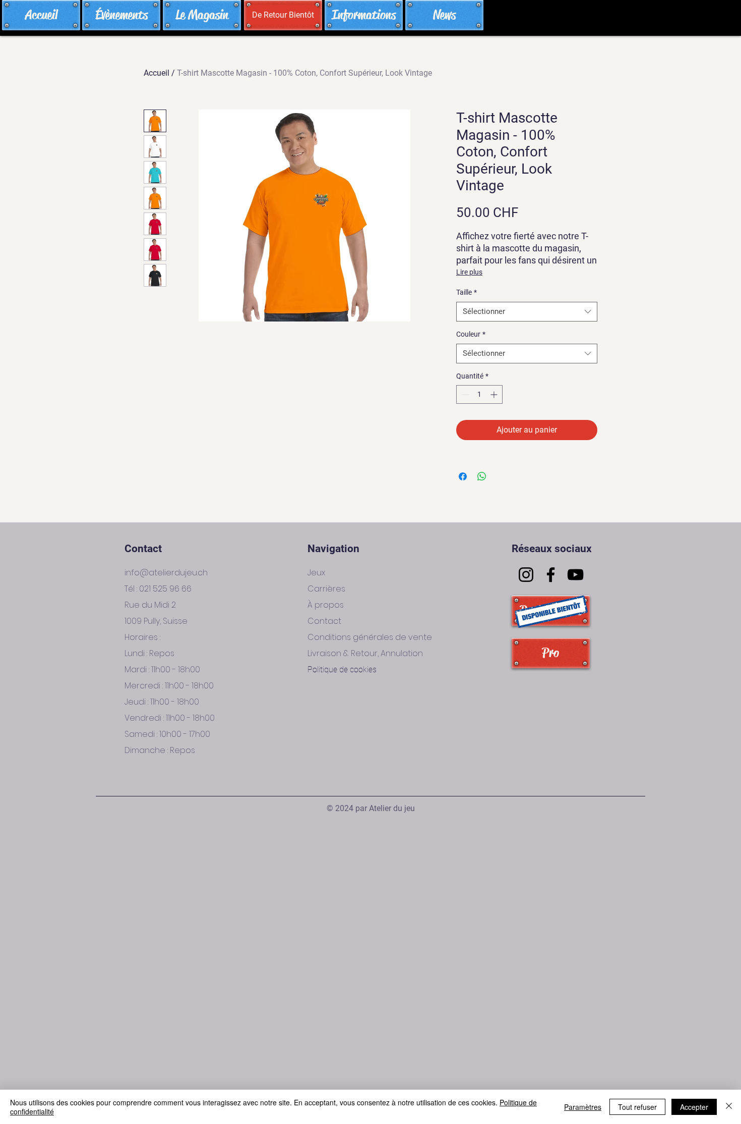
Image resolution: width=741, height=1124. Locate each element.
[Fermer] (729, 1107)
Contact (324, 621)
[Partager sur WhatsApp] (482, 476)
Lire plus (469, 272)
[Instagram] (526, 574)
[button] (283, 15)
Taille (466, 292)
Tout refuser (637, 1107)
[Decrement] (464, 394)
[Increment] (494, 394)
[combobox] (526, 312)
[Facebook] (551, 574)
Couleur (470, 334)
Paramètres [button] (582, 1107)
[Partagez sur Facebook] (463, 476)
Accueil (156, 73)
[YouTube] (575, 574)
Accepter (694, 1107)
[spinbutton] (479, 394)
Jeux (316, 572)
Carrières (326, 589)
